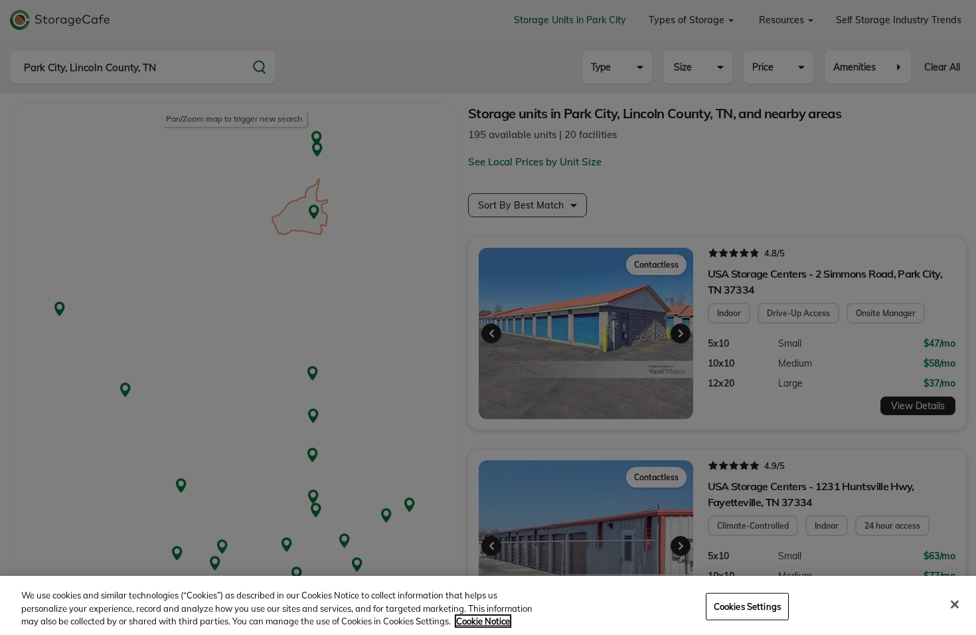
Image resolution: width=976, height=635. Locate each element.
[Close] (954, 604)
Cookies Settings (747, 605)
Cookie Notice (483, 621)
